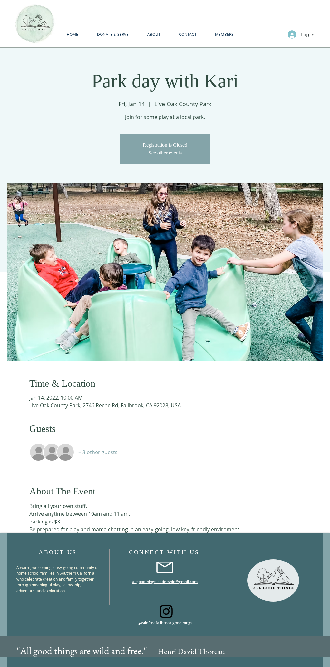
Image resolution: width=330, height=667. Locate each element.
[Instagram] (166, 611)
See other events (165, 152)
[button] (154, 34)
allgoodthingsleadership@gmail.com (165, 581)
